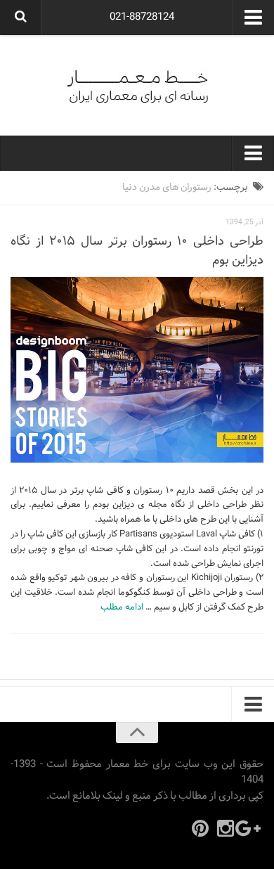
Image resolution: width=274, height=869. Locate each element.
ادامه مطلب (121, 607)
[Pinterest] (200, 828)
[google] (251, 828)
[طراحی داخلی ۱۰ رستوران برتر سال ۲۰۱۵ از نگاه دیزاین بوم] (137, 370)
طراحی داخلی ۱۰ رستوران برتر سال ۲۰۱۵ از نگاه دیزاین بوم (137, 251)
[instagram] (225, 828)
